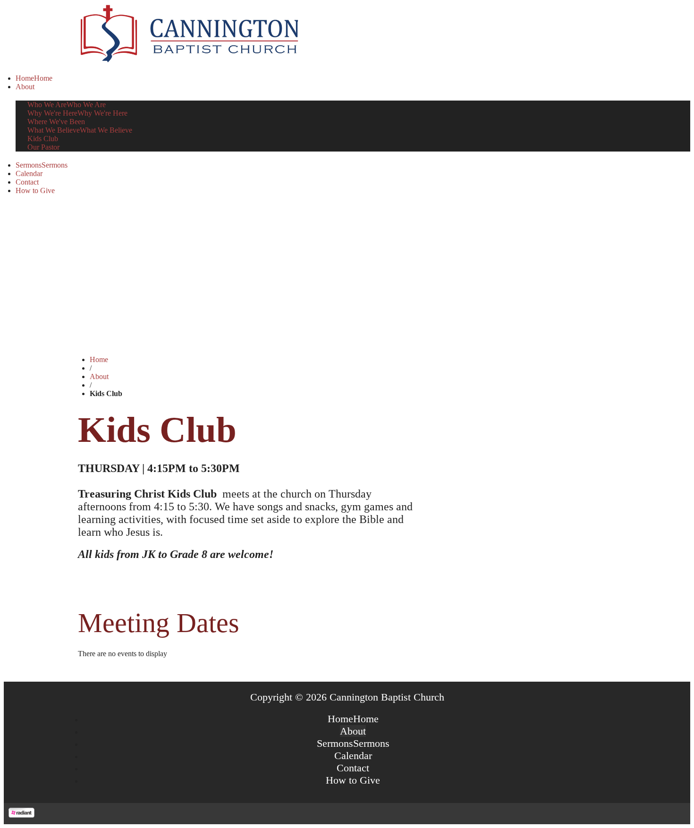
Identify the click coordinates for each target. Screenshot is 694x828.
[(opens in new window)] (21, 815)
